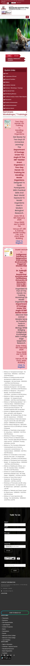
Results (4, 633)
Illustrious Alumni (9, 108)
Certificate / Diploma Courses (9, 646)
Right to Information (7, 644)
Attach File (7, 543)
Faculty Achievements (10, 105)
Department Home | (21, 0)
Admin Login (16, 0)
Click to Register (21, 366)
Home (9, 55)
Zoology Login (3, 1)
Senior (9, 0)
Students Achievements (11, 102)
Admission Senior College (9, 635)
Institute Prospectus (7, 627)
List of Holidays (6, 640)
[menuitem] (15, 73)
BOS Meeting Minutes (10, 93)
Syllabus (7, 82)
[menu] (15, 91)
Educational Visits (9, 91)
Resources (5, 620)
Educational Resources (8, 648)
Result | (2, 0)
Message (7, 533)
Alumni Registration (7, 651)
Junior (12, 0)
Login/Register (6, 624)
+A (6, 3)
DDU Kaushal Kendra (7, 622)
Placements (8, 99)
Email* (6, 527)
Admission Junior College (8, 637)
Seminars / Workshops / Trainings (14, 88)
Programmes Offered (10, 76)
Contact (13, 2)
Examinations (5, 631)
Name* (6, 522)
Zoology (16, 55)
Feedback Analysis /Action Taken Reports (16, 96)
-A (2, 3)
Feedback (4, 653)
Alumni (4, 629)
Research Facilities (10, 79)
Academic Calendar (10, 85)
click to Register (19, 242)
